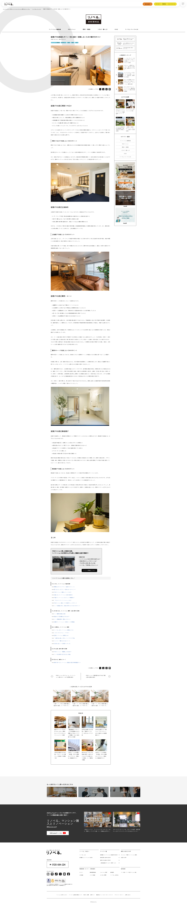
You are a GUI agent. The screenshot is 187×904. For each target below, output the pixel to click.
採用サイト (92, 894)
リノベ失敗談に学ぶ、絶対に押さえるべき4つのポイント (67, 605)
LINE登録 (81, 875)
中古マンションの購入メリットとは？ (62, 592)
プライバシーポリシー (119, 894)
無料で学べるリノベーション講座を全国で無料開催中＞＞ (67, 662)
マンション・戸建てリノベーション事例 (129, 854)
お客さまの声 (123, 857)
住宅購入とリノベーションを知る (86, 857)
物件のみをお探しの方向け (105, 860)
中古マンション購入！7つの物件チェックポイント (65, 603)
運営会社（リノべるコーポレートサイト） (104, 894)
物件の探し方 (63, 42)
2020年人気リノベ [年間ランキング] (62, 643)
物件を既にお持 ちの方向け (105, 857)
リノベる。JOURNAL (114, 875)
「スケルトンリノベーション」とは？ (62, 600)
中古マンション (72, 29)
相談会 (164, 4)
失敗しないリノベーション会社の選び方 (63, 595)
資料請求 (147, 4)
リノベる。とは (82, 854)
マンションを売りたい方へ (62, 894)
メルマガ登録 (92, 875)
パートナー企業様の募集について (75, 894)
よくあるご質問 (103, 875)
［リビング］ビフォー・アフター (61, 632)
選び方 (77, 42)
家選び (73, 42)
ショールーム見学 (103, 872)
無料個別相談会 (93, 872)
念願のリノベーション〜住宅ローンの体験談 (64, 622)
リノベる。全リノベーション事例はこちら (63, 630)
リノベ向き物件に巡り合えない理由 (62, 654)
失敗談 (69, 42)
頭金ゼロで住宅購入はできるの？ (61, 616)
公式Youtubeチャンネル (56, 833)
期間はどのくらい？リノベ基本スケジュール (64, 586)
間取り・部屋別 (86, 29)
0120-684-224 (58, 864)
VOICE (116, 29)
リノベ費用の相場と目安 (59, 614)
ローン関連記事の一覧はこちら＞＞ (62, 619)
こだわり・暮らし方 (102, 29)
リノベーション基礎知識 (55, 29)
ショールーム (171, 4)
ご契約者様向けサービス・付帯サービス (108, 863)
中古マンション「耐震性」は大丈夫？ (62, 651)
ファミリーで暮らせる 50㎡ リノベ (62, 641)
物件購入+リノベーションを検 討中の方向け (109, 854)
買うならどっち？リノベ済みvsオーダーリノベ (64, 589)
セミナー (158, 4)
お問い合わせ (127, 894)
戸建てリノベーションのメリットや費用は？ (64, 597)
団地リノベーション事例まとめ (61, 635)
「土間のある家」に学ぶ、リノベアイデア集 (64, 638)
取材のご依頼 (86, 894)
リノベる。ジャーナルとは (131, 29)
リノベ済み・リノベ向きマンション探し (129, 872)
